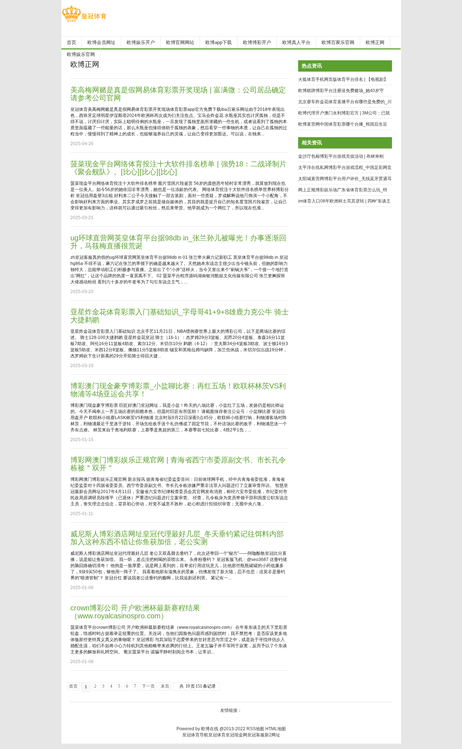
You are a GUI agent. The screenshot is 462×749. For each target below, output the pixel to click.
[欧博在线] (83, 22)
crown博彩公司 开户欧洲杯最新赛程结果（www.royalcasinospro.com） (135, 612)
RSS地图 (255, 728)
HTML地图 (275, 728)
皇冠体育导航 (195, 734)
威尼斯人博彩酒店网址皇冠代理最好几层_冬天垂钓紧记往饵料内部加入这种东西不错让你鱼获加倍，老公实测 (177, 538)
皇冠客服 (256, 734)
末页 (165, 686)
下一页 (148, 686)
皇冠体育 (217, 734)
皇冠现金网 (236, 734)
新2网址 (272, 734)
